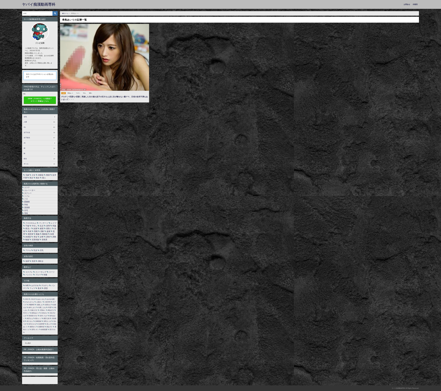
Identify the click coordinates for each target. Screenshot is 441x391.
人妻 (63, 93)
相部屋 (30, 234)
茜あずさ (49, 326)
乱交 (42, 226)
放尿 (27, 261)
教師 (48, 175)
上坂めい (39, 302)
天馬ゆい (43, 310)
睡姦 (38, 234)
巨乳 (42, 250)
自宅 (26, 210)
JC (39, 143)
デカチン (78, 93)
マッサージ (43, 223)
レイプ (53, 223)
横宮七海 (46, 318)
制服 (45, 275)
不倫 (27, 226)
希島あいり (70, 93)
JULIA (33, 299)
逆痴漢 (44, 239)
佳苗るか (48, 304)
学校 (26, 204)
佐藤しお (40, 304)
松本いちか (43, 315)
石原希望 (41, 324)
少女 (33, 175)
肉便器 (28, 237)
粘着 (52, 234)
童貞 (39, 288)
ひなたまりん (29, 302)
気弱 (33, 261)
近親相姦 (35, 239)
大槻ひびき (33, 310)
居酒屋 (27, 207)
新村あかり (35, 313)
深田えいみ (47, 321)
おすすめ (35, 285)
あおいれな (41, 299)
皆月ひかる (32, 324)
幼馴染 (41, 175)
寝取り (90, 93)
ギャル (39, 164)
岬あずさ (51, 310)
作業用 (415, 4)
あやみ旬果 (51, 299)
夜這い (28, 228)
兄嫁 (27, 175)
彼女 (39, 159)
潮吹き (41, 261)
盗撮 (48, 231)
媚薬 (42, 228)
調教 (54, 237)
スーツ (52, 272)
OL (39, 127)
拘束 (29, 231)
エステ (27, 187)
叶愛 (49, 307)
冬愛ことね (42, 307)
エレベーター (29, 190)
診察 (42, 237)
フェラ (32, 288)
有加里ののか (32, 315)
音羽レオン (35, 329)
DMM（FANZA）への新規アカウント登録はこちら (40, 100)
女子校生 (39, 138)
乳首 (35, 250)
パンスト (29, 275)
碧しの (49, 324)
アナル (28, 250)
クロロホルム (30, 223)
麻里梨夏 (44, 329)
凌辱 (48, 226)
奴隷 (35, 228)
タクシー (28, 193)
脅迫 (35, 237)
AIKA (27, 299)
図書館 (27, 202)
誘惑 (46, 288)
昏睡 (36, 231)
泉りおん (30, 321)
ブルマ (38, 275)
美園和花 (41, 326)
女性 (39, 117)
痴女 (38, 178)
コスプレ (29, 272)
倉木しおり (32, 307)
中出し (84, 93)
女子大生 (39, 132)
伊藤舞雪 (31, 304)
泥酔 (42, 231)
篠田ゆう (33, 326)
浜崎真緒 (38, 321)
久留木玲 (48, 302)
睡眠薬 (45, 234)
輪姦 (27, 239)
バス (26, 199)
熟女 (31, 178)
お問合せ (407, 4)
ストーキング (40, 272)
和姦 (54, 226)
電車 (26, 213)
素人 (44, 178)
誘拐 (48, 237)
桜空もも (30, 318)
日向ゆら (44, 313)
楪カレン (38, 318)
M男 (27, 285)
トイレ (27, 196)
